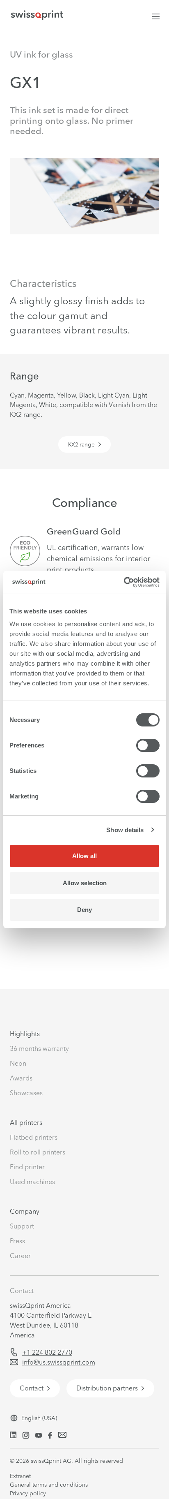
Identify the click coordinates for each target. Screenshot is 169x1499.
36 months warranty (39, 1048)
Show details (125, 829)
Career (20, 1255)
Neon (18, 1063)
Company (24, 1211)
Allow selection (85, 882)
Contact (22, 1290)
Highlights (25, 1033)
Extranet (20, 1476)
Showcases (26, 1093)
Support (22, 1226)
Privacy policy (28, 1493)
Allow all (84, 855)
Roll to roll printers (37, 1152)
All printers (26, 1122)
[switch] (148, 745)
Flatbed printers (33, 1137)
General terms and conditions (49, 1484)
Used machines (32, 1181)
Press (17, 1241)
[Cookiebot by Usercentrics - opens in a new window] (124, 582)
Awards (21, 1078)
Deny (84, 909)
